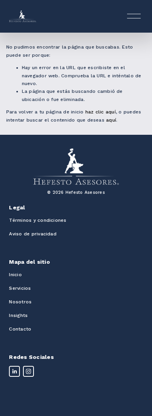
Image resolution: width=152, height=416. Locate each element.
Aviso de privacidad (33, 234)
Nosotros (20, 302)
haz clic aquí (100, 112)
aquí (111, 120)
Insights (18, 315)
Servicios (20, 288)
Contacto (20, 329)
